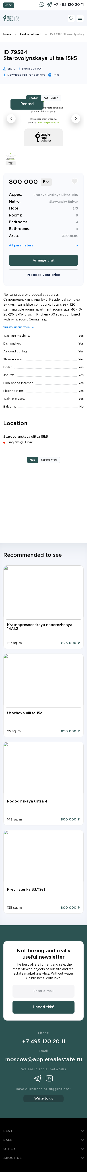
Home (7, 34)
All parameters (21, 245)
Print (56, 75)
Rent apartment (31, 34)
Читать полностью (16, 327)
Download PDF (32, 69)
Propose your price (43, 274)
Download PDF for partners (26, 75)
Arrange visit (44, 260)
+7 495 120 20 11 (69, 5)
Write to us (43, 1098)
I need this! (43, 1007)
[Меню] (80, 18)
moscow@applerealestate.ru (43, 1059)
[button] (12, 592)
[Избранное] (71, 18)
